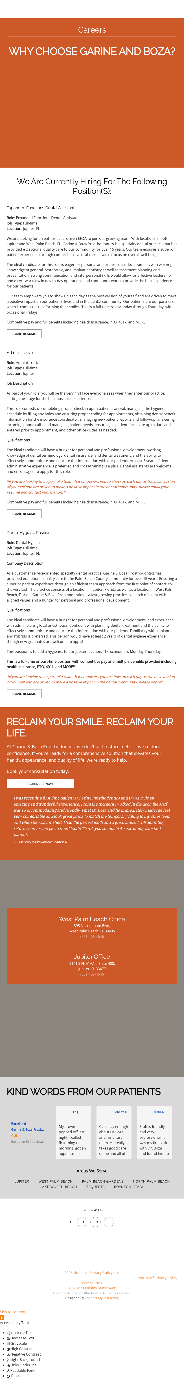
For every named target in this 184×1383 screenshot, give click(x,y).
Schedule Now (40, 784)
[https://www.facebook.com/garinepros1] (82, 1222)
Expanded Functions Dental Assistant (40, 207)
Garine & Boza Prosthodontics (33, 1129)
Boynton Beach (129, 1187)
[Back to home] (32, 9)
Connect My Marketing (102, 1298)
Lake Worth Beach (58, 1187)
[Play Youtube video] (92, 116)
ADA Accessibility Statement (92, 1288)
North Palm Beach (151, 1181)
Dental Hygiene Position (29, 532)
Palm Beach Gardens (103, 1181)
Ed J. (76, 1112)
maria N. (159, 1112)
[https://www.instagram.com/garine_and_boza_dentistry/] (109, 1222)
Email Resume (24, 334)
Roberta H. (121, 1112)
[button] (2, 1317)
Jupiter (21, 1181)
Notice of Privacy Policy (157, 1277)
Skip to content (13, 1311)
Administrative (20, 352)
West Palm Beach (55, 1181)
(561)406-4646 (92, 936)
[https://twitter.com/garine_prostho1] (95, 1222)
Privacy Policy (92, 1283)
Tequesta (95, 1187)
